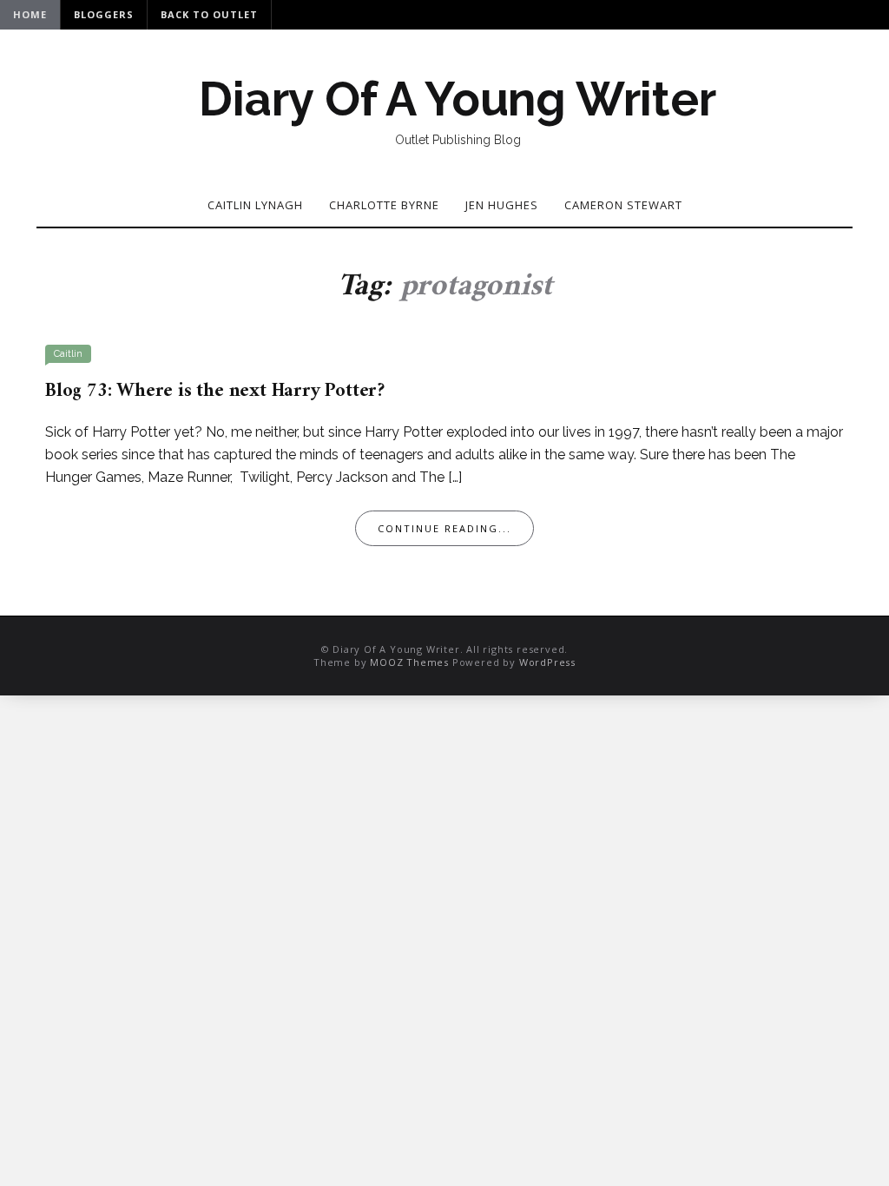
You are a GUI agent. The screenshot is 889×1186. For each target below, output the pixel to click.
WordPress (547, 662)
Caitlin (68, 353)
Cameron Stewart (623, 205)
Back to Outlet (209, 14)
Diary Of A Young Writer (457, 99)
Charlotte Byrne (384, 205)
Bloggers (104, 14)
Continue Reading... (444, 528)
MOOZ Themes (409, 662)
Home (30, 14)
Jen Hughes (501, 205)
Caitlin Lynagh (255, 205)
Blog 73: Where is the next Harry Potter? (215, 391)
